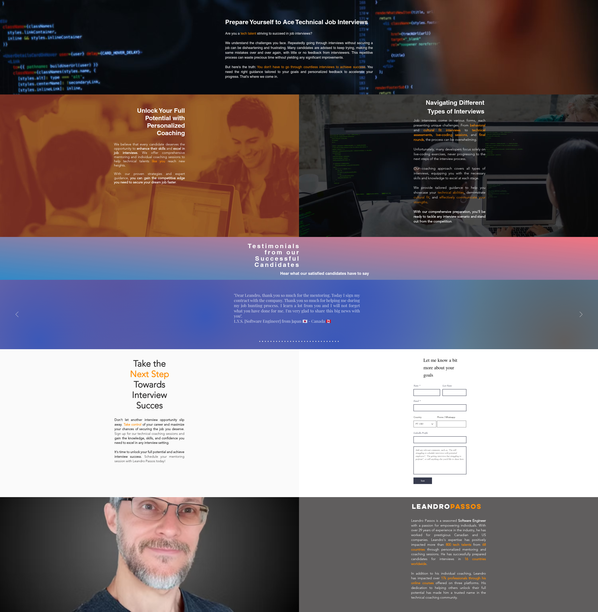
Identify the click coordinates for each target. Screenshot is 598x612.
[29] (338, 341)
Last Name (447, 386)
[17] (304, 341)
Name (416, 386)
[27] (332, 341)
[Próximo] (581, 315)
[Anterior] (17, 315)
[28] (335, 341)
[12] (290, 341)
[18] (307, 341)
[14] (296, 341)
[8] (279, 341)
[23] (321, 341)
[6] (273, 341)
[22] (318, 341)
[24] (324, 341)
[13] (293, 341)
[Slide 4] (268, 341)
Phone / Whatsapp (446, 417)
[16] (301, 341)
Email (416, 401)
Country (417, 417)
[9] (282, 341)
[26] (329, 341)
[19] (310, 341)
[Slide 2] (262, 341)
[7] (276, 341)
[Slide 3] (265, 341)
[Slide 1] (259, 341)
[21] (315, 341)
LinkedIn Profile (421, 433)
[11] (287, 341)
